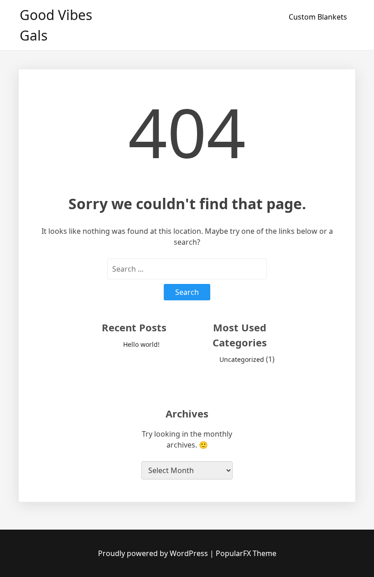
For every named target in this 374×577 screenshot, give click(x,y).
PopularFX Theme (246, 553)
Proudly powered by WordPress (154, 553)
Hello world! (141, 344)
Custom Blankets (318, 17)
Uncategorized (241, 359)
